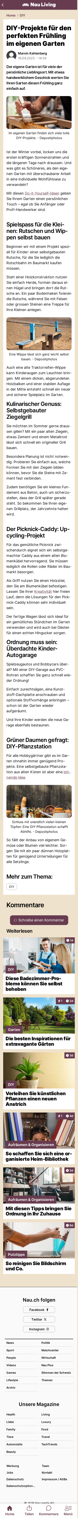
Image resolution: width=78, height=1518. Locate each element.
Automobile (14, 1444)
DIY (22, 15)
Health (10, 1414)
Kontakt (47, 1472)
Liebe (10, 1422)
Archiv (10, 1387)
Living (45, 1414)
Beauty (11, 1451)
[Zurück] (2, 5)
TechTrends (49, 1444)
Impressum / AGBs (54, 1479)
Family (10, 1429)
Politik (45, 1342)
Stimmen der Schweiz (56, 1372)
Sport (10, 1350)
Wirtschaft (48, 1357)
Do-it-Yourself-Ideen (42, 193)
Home (10, 15)
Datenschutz (15, 1479)
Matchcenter (50, 1350)
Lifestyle (12, 1380)
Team (45, 1466)
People (11, 1357)
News (10, 1342)
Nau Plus (47, 1365)
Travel (45, 1436)
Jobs (9, 1472)
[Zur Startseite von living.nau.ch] (39, 4)
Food (44, 1429)
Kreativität (43, 591)
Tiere (9, 1436)
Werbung (12, 1466)
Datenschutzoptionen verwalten (22, 1486)
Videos (11, 1365)
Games (11, 1372)
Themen (47, 1380)
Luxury (46, 1422)
